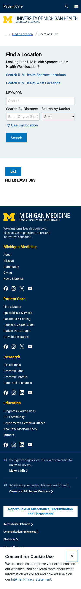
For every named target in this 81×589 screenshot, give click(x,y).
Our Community (14, 417)
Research (11, 357)
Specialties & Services (17, 312)
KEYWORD (14, 93)
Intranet (8, 435)
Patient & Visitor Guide (18, 325)
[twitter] (22, 288)
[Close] (72, 556)
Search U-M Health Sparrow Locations (36, 75)
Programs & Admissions (19, 411)
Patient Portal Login (16, 330)
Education (12, 403)
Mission (8, 260)
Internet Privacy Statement (31, 579)
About (7, 254)
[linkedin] (22, 393)
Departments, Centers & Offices (24, 423)
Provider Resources (16, 336)
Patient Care (14, 299)
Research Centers (15, 377)
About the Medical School (20, 429)
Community (11, 266)
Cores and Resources (17, 383)
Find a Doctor (12, 306)
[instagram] (13, 288)
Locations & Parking (16, 319)
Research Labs (13, 371)
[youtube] (30, 288)
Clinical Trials (12, 365)
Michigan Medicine (20, 246)
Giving (7, 272)
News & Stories (13, 278)
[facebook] (5, 288)
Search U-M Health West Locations (33, 83)
